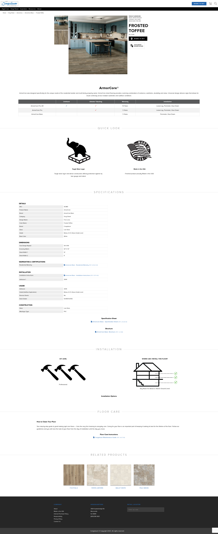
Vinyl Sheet (14, 9)
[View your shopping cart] (210, 3)
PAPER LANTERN (97, 488)
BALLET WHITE (121, 488)
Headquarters (97, 504)
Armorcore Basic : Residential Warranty (81, 265)
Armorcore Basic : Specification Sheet (109, 322)
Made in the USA (59, 511)
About (39, 9)
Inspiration (23, 9)
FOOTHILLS (74, 488)
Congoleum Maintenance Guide (109, 437)
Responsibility (58, 516)
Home (4, 13)
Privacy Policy (58, 519)
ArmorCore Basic (29, 13)
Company (58, 504)
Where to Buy (199, 3)
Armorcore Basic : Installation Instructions (81, 275)
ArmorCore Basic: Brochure (109, 332)
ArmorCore (19, 13)
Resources (32, 9)
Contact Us (57, 521)
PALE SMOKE (144, 488)
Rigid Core (5, 9)
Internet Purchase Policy (61, 514)
